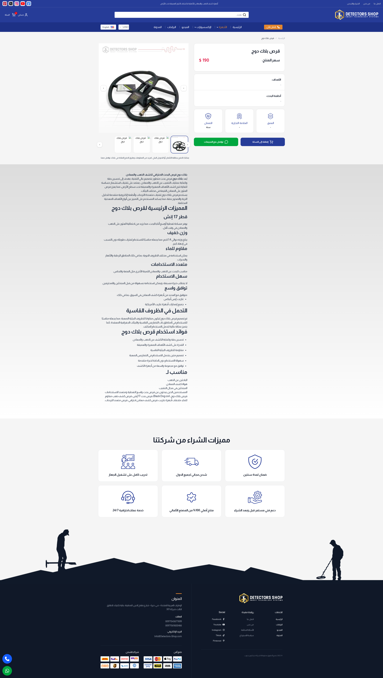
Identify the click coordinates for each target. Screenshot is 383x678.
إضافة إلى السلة (260, 142)
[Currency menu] (120, 27)
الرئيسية (237, 27)
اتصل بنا (377, 3)
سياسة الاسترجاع (247, 635)
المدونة (158, 27)
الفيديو (185, 27)
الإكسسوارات (204, 27)
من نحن (366, 3)
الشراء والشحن (353, 3)
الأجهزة (223, 27)
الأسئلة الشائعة (247, 630)
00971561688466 (173, 625)
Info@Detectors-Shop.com (168, 636)
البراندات (171, 27)
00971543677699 (173, 621)
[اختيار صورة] (179, 144)
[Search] (244, 15)
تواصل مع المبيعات (213, 142)
